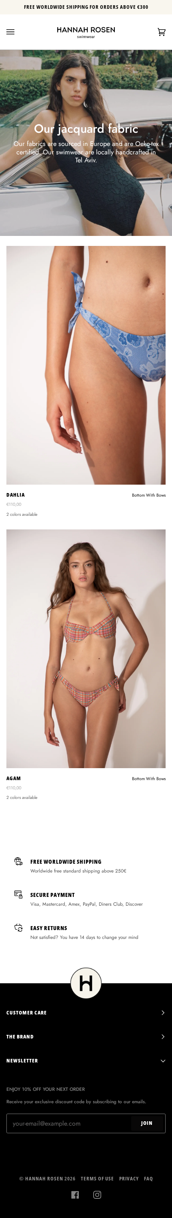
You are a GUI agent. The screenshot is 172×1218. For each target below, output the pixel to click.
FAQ (148, 1178)
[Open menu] (18, 32)
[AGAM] (86, 648)
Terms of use (97, 1178)
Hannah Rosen (44, 1178)
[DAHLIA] (86, 365)
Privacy (129, 1178)
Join (147, 1123)
